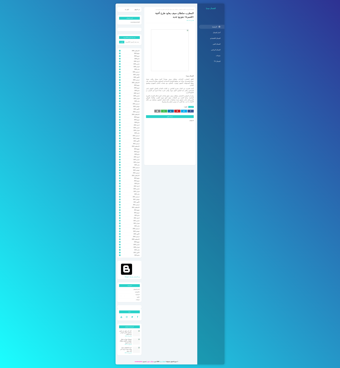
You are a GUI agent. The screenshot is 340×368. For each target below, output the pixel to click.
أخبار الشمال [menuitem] (216, 32)
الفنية (184, 9)
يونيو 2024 (129, 119)
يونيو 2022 (129, 180)
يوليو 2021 (129, 210)
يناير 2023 (129, 165)
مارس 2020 (129, 244)
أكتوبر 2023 (129, 141)
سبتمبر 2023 (129, 143)
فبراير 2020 (129, 247)
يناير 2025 (129, 101)
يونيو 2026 (129, 56)
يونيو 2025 (129, 88)
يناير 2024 (129, 133)
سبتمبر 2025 (129, 80)
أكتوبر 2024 (129, 109)
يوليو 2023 (129, 149)
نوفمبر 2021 (129, 199)
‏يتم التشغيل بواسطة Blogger (132, 277)
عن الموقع (137, 9)
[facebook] (137, 317)
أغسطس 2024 (129, 114)
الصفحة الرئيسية (190, 9)
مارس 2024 (129, 127)
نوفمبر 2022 (129, 170)
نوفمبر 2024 (129, 106)
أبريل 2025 (129, 93)
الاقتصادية (137, 292)
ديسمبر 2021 (129, 196)
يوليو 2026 (129, 53)
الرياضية (137, 294)
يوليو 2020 (129, 242)
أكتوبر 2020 (129, 234)
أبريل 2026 (129, 61)
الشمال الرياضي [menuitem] (215, 50)
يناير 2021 (129, 226)
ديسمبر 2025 (129, 72)
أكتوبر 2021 (129, 202)
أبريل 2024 (129, 125)
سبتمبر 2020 (129, 236)
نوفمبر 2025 (129, 74)
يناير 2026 (129, 69)
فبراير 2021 (129, 223)
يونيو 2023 (129, 151)
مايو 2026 (129, 58)
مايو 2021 (129, 215)
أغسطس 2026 (129, 50)
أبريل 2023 (129, 157)
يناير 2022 (129, 194)
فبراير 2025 (129, 98)
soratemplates (138, 361)
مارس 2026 (129, 64)
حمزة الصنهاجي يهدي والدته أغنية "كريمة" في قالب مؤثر (126, 349)
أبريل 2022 (129, 186)
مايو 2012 (129, 255)
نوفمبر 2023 (129, 138)
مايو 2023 (129, 154)
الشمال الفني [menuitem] (216, 44)
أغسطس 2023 (129, 146)
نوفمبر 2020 (129, 231)
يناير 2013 (129, 250)
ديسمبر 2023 (129, 135)
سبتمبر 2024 (129, 111)
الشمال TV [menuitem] (217, 61)
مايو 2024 (129, 122)
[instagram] (126, 317)
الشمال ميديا (211, 8)
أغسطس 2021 (129, 207)
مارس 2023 (129, 159)
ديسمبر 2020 (129, 228)
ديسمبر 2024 (129, 103)
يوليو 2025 (129, 85)
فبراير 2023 (129, 162)
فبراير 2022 (129, 191)
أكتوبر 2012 (129, 252)
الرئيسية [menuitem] (214, 27)
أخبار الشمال (136, 289)
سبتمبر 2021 (129, 204)
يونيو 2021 (129, 212)
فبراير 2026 (129, 66)
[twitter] (132, 317)
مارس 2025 (129, 95)
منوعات (137, 299)
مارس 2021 (129, 220)
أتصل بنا (127, 9)
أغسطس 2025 (129, 82)
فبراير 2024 (129, 130)
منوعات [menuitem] (218, 55)
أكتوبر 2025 (129, 77)
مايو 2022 (129, 183)
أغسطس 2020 (129, 239)
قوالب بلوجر (150, 361)
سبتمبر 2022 (129, 173)
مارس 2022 (129, 188)
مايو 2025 (129, 90)
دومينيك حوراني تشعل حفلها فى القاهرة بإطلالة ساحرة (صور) (126, 341)
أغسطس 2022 (129, 175)
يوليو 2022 (129, 178)
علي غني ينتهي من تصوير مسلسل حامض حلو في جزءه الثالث (125, 332)
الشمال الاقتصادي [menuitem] (215, 38)
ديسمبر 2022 (129, 167)
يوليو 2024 (129, 117)
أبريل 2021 (129, 218)
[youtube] (121, 317)
